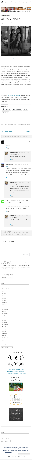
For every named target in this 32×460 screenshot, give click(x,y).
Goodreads (17, 369)
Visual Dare (23, 124)
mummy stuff (5, 313)
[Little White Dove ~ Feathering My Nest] (16, 10)
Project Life (5, 326)
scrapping (4, 333)
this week (28, 131)
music (3, 315)
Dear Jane (4, 302)
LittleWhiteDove (14, 152)
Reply (29, 141)
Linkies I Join (22, 371)
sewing (4, 335)
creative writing (7, 124)
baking (4, 293)
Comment (25, 254)
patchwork (4, 322)
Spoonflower (11, 369)
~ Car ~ (7, 200)
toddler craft (5, 338)
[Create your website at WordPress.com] (16, 2)
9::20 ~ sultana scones (6, 131)
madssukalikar (9, 164)
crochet (4, 300)
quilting (4, 329)
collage (4, 298)
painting (4, 320)
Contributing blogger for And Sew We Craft (16, 373)
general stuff (5, 309)
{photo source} (16, 59)
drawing (4, 304)
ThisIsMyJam (10, 371)
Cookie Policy (8, 452)
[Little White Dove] (16, 386)
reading (4, 331)
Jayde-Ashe (9, 141)
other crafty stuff (6, 318)
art (3, 291)
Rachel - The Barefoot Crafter (19, 22)
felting (3, 307)
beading (4, 296)
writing (2, 23)
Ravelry (22, 369)
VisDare (18, 124)
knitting (4, 311)
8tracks (16, 371)
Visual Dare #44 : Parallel (14, 95)
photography (5, 324)
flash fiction (13, 124)
